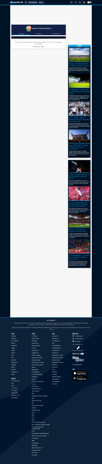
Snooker (13, 360)
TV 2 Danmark (15, 381)
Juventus (54, 374)
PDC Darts (35, 452)
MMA (33, 440)
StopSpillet (27, 327)
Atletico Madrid (56, 376)
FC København (56, 341)
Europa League (36, 360)
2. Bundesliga (35, 372)
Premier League (36, 355)
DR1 (12, 383)
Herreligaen (35, 438)
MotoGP (34, 408)
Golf (12, 355)
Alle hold (54, 384)
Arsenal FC (55, 336)
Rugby (13, 348)
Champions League (37, 357)
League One (35, 350)
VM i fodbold (35, 391)
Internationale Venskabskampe (40, 433)
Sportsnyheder (33, 2)
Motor (13, 367)
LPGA (33, 412)
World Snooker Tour (37, 448)
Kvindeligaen (35, 443)
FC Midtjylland (56, 345)
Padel (12, 374)
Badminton (14, 362)
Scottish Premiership (37, 381)
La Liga (34, 384)
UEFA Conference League (39, 436)
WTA (33, 420)
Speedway (35, 445)
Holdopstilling (56, 33)
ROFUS (22, 327)
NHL (33, 393)
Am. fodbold (14, 341)
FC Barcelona (56, 381)
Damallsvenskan (36, 388)
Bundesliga (35, 369)
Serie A (34, 379)
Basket (13, 343)
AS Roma (54, 367)
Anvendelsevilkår (77, 364)
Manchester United (57, 355)
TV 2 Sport (14, 390)
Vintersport (14, 372)
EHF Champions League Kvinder (41, 424)
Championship (36, 345)
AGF (53, 343)
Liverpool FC (55, 350)
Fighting (13, 365)
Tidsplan (21, 33)
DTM (33, 431)
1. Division (34, 336)
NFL (33, 403)
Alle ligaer (34, 455)
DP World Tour (36, 410)
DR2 (12, 385)
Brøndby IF (55, 338)
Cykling (13, 369)
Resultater (38, 33)
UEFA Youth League (37, 365)
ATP (33, 417)
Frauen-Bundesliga (37, 374)
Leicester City (56, 360)
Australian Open (36, 450)
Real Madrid (55, 379)
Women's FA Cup (36, 400)
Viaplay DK (14, 393)
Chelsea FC (55, 353)
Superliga (34, 341)
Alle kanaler (14, 397)
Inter (53, 369)
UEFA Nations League (38, 362)
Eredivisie (34, 376)
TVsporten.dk (49, 42)
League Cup (35, 343)
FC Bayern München (57, 362)
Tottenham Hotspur (57, 357)
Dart (12, 357)
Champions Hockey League (39, 396)
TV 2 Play (14, 388)
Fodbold (13, 336)
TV (26, 2)
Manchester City (56, 348)
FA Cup (34, 348)
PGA (33, 415)
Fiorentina (55, 365)
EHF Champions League (38, 422)
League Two (35, 353)
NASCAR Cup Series (37, 405)
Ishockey (13, 338)
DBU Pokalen (35, 338)
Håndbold (14, 345)
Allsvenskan (35, 386)
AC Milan (54, 372)
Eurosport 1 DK (15, 395)
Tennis (13, 353)
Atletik (13, 350)
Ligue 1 (34, 367)
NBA (33, 398)
